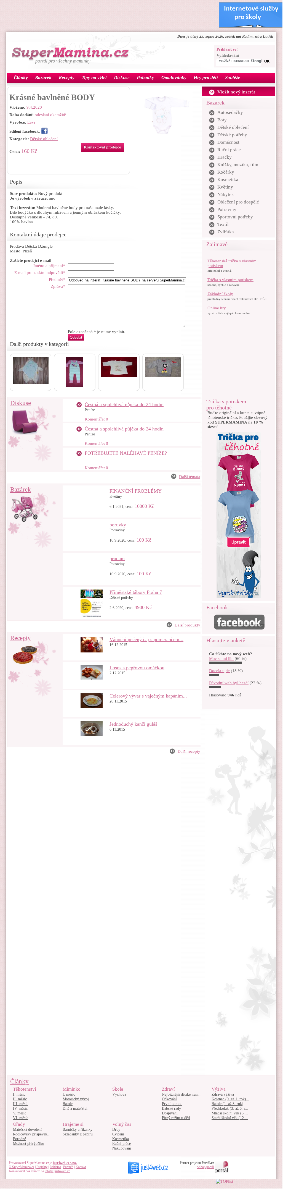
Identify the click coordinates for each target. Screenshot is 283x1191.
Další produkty (187, 625)
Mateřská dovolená (27, 1129)
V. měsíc (19, 1113)
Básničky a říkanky (77, 1129)
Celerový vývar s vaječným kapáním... (148, 696)
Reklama (55, 1167)
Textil (223, 224)
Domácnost (228, 142)
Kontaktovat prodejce (102, 147)
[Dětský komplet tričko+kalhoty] (74, 386)
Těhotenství (24, 1089)
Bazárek (20, 489)
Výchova (119, 1094)
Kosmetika (227, 179)
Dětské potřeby (121, 598)
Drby (116, 1129)
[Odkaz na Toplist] (224, 1181)
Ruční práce (229, 149)
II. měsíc (20, 1099)
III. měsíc (20, 1104)
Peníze (90, 410)
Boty (222, 119)
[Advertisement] (110, 14)
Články (19, 1081)
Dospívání (170, 1113)
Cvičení (118, 1134)
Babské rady (171, 1108)
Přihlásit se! (227, 49)
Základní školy (220, 294)
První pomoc (172, 1104)
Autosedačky (230, 112)
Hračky (224, 157)
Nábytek (225, 194)
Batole (68, 1104)
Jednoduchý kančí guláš (133, 724)
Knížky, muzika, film (237, 164)
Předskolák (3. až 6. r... (230, 1108)
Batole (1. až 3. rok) (227, 1104)
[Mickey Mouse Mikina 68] (163, 376)
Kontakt (81, 1167)
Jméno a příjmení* (49, 265)
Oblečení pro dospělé (238, 202)
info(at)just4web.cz (57, 1171)
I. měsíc (19, 1094)
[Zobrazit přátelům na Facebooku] (44, 131)
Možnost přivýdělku (28, 1144)
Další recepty (189, 751)
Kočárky (225, 172)
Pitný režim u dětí (176, 1118)
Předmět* (57, 279)
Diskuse (20, 402)
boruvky (118, 524)
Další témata (189, 476)
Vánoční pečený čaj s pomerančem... (146, 639)
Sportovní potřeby (235, 217)
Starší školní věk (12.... (230, 1118)
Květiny (116, 496)
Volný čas (121, 1124)
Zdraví (168, 1089)
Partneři (68, 1167)
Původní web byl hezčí (229, 683)
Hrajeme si (73, 1124)
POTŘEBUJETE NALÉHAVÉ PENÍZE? (126, 453)
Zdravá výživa (223, 1094)
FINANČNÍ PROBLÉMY (136, 491)
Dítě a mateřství (75, 1108)
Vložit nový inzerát (236, 92)
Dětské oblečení (44, 139)
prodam (117, 558)
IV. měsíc (20, 1108)
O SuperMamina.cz (21, 1167)
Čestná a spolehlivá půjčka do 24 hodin (124, 404)
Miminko (72, 1089)
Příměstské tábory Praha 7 (136, 592)
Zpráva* (58, 286)
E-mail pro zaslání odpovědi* (39, 272)
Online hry (216, 308)
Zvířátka (225, 231)
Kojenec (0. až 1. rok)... (230, 1099)
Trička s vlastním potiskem (230, 280)
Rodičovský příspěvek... (31, 1134)
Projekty (41, 1167)
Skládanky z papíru (78, 1134)
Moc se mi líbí (221, 658)
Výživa (219, 1089)
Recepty (20, 637)
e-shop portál (205, 1167)
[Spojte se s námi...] (239, 628)
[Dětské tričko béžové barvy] (119, 376)
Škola (117, 1089)
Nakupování (121, 1148)
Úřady (19, 1124)
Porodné (19, 1139)
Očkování (169, 1099)
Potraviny (117, 530)
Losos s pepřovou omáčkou (137, 667)
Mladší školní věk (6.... (230, 1113)
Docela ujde (219, 670)
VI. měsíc (20, 1118)
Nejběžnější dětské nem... (182, 1094)
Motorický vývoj (76, 1099)
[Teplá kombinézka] (31, 382)
